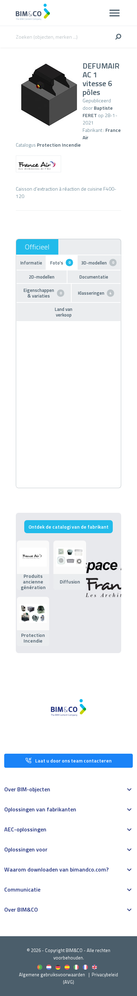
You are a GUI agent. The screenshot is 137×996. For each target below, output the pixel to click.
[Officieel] (37, 247)
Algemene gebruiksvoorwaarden (52, 974)
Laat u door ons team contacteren (73, 760)
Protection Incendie (59, 144)
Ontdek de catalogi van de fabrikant (68, 526)
